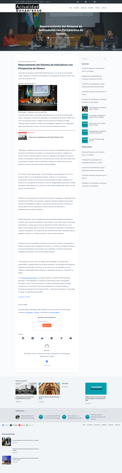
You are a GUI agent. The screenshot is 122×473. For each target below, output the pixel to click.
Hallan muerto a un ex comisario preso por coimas (75, 417)
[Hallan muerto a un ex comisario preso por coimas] (85, 124)
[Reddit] (42, 338)
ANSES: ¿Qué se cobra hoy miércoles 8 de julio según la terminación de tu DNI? (95, 398)
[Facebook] (23, 338)
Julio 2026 (65, 383)
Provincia (42, 1)
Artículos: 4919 (47, 365)
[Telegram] (61, 338)
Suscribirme (47, 325)
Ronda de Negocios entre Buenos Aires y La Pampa (27, 417)
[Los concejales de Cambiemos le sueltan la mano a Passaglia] (85, 116)
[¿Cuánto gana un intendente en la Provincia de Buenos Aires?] (26, 389)
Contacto (48, 1)
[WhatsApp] (51, 338)
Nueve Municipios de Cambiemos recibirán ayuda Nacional (98, 417)
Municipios (35, 1)
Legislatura (28, 1)
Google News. (55, 312)
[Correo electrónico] (70, 338)
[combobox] (93, 58)
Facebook (21, 297)
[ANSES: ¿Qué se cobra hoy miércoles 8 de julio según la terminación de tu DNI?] (96, 389)
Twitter (27, 297)
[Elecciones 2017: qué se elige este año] (85, 140)
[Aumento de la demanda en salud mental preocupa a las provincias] (6, 460)
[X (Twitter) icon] (47, 361)
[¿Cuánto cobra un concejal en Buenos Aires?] (49, 389)
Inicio (16, 1)
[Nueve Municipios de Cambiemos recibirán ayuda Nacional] (85, 132)
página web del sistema (30, 278)
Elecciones (22, 1)
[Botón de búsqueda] (105, 58)
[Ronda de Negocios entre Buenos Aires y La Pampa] (85, 109)
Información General (69, 37)
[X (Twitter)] (32, 338)
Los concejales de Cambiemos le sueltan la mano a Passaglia (52, 417)
